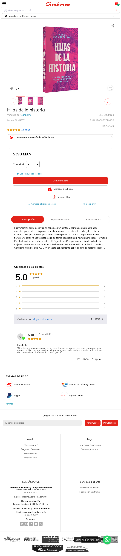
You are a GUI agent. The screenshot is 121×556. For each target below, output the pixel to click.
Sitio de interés (30, 453)
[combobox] (60, 10)
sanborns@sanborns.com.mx (33, 496)
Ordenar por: (24, 319)
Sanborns (26, 114)
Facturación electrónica (90, 492)
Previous (14, 100)
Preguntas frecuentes (30, 449)
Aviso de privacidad (90, 449)
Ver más (9, 404)
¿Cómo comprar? (30, 445)
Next (108, 100)
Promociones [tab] (93, 219)
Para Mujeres (92, 423)
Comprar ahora (60, 180)
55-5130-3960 (30, 514)
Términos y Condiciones (90, 445)
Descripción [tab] (28, 219)
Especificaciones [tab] (60, 219)
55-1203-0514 (30, 492)
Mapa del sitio (30, 457)
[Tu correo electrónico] (43, 423)
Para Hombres (109, 423)
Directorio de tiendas (89, 487)
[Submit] (116, 10)
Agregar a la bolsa (63, 189)
